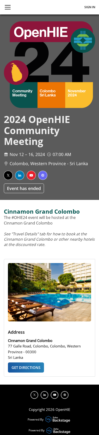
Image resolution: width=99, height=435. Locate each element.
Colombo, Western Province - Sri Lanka (49, 163)
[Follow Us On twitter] (8, 175)
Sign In (89, 7)
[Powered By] (58, 419)
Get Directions (26, 367)
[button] (7, 7)
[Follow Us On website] (42, 175)
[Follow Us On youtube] (31, 175)
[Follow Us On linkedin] (19, 175)
